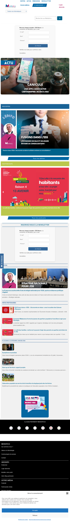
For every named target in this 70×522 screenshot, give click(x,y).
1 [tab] (29, 98)
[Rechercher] (59, 18)
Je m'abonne (2, 260)
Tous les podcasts (39, 218)
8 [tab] (41, 98)
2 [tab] (30, 98)
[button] (67, 493)
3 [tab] (32, 98)
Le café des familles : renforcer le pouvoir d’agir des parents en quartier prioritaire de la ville (31, 208)
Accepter (35, 510)
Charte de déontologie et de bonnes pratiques (40, 519)
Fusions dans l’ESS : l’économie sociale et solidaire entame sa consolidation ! (27, 150)
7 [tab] (39, 98)
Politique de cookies (23, 519)
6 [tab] (38, 98)
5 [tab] (36, 98)
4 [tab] (34, 98)
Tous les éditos (39, 158)
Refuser (35, 515)
